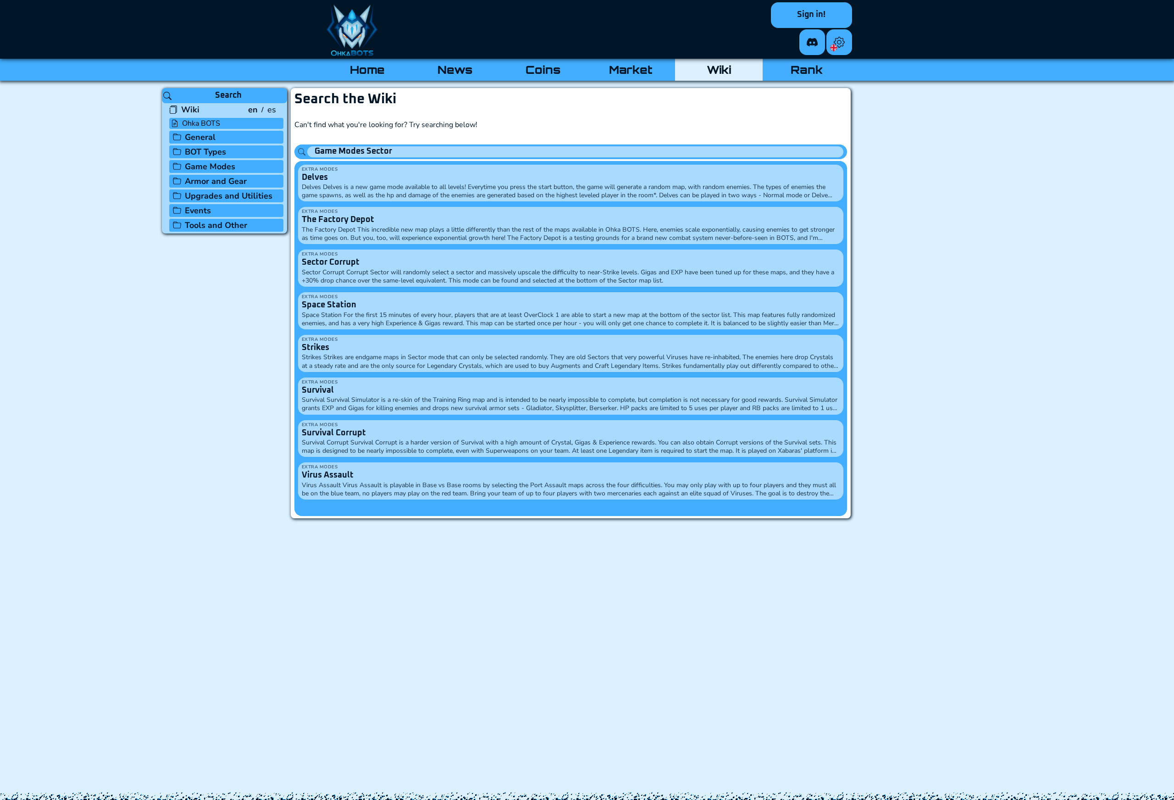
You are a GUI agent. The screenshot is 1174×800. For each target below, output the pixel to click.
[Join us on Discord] (812, 42)
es (271, 109)
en (253, 109)
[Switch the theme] (839, 42)
